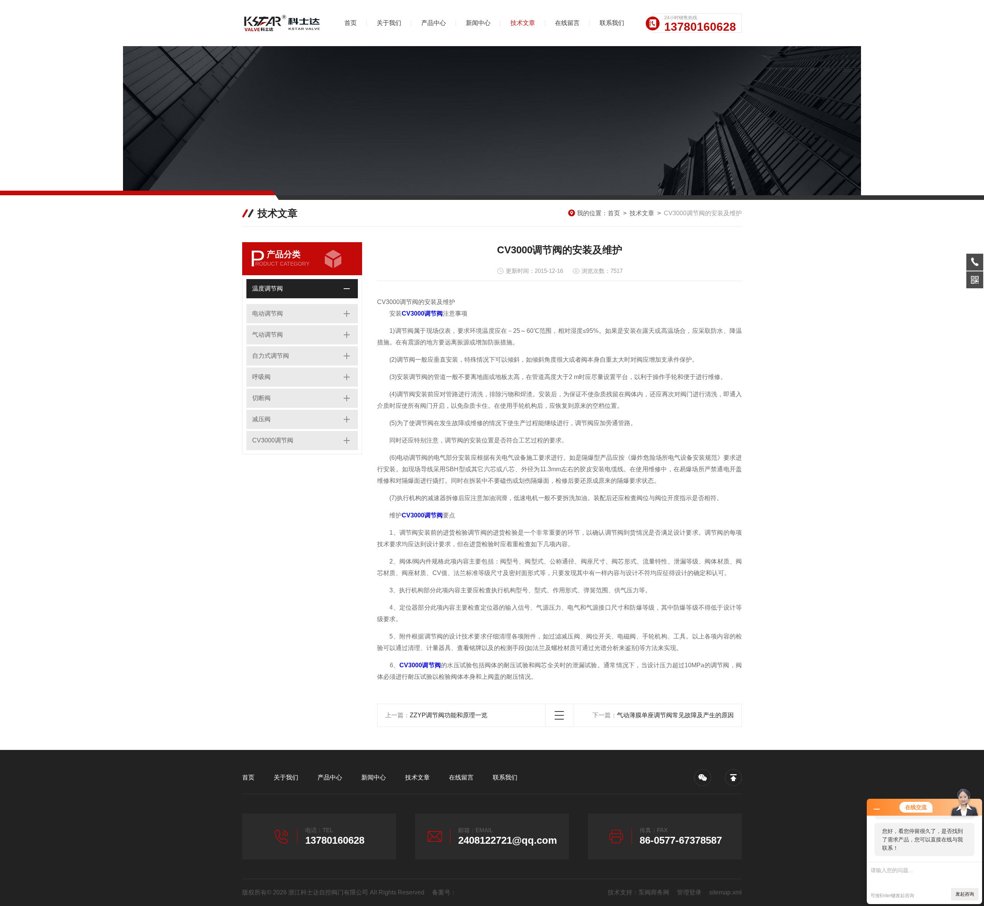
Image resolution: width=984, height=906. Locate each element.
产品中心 (433, 23)
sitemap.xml (725, 892)
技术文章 (522, 23)
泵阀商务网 (653, 892)
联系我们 (612, 23)
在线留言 (567, 23)
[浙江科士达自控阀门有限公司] (282, 23)
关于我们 (389, 23)
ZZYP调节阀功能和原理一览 (448, 715)
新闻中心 (478, 23)
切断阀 (261, 398)
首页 (350, 23)
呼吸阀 (261, 377)
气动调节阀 (267, 334)
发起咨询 (965, 894)
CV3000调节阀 (272, 440)
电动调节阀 (267, 313)
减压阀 (261, 419)
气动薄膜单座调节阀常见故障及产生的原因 (675, 715)
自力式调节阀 (270, 355)
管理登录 (689, 892)
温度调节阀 (267, 288)
